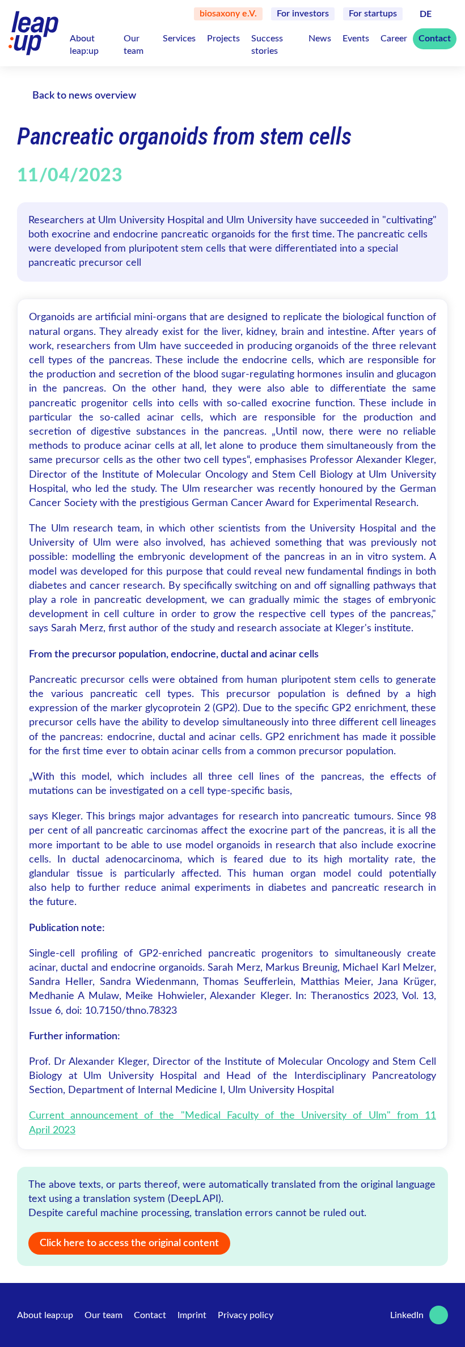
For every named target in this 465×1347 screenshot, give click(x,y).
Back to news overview (84, 96)
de (426, 14)
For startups (373, 13)
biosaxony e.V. (228, 13)
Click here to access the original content (129, 1243)
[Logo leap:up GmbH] (33, 33)
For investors (303, 13)
